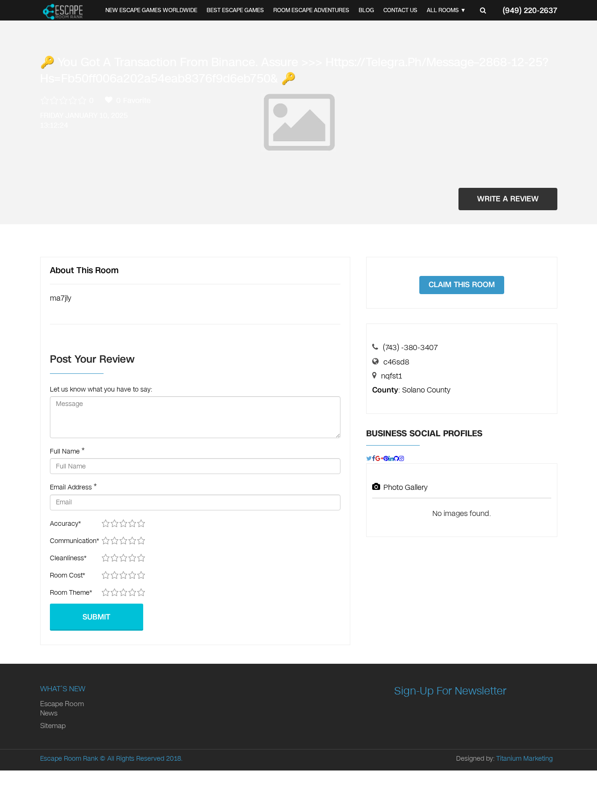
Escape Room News (62, 708)
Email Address (71, 487)
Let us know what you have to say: (101, 389)
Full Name (65, 451)
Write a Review (508, 198)
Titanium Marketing (524, 758)
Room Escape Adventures (311, 10)
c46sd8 (396, 362)
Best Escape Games (235, 10)
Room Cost (67, 575)
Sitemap (53, 726)
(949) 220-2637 (530, 10)
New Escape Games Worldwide (151, 10)
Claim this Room (462, 284)
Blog (366, 10)
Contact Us (400, 10)
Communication (74, 541)
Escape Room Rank (69, 758)
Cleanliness (68, 558)
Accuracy (65, 523)
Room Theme (71, 592)
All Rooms (443, 10)
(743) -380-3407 (410, 347)
